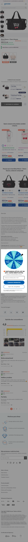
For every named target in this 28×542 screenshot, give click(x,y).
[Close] (25, 251)
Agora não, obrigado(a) (14, 286)
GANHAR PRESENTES (14, 282)
